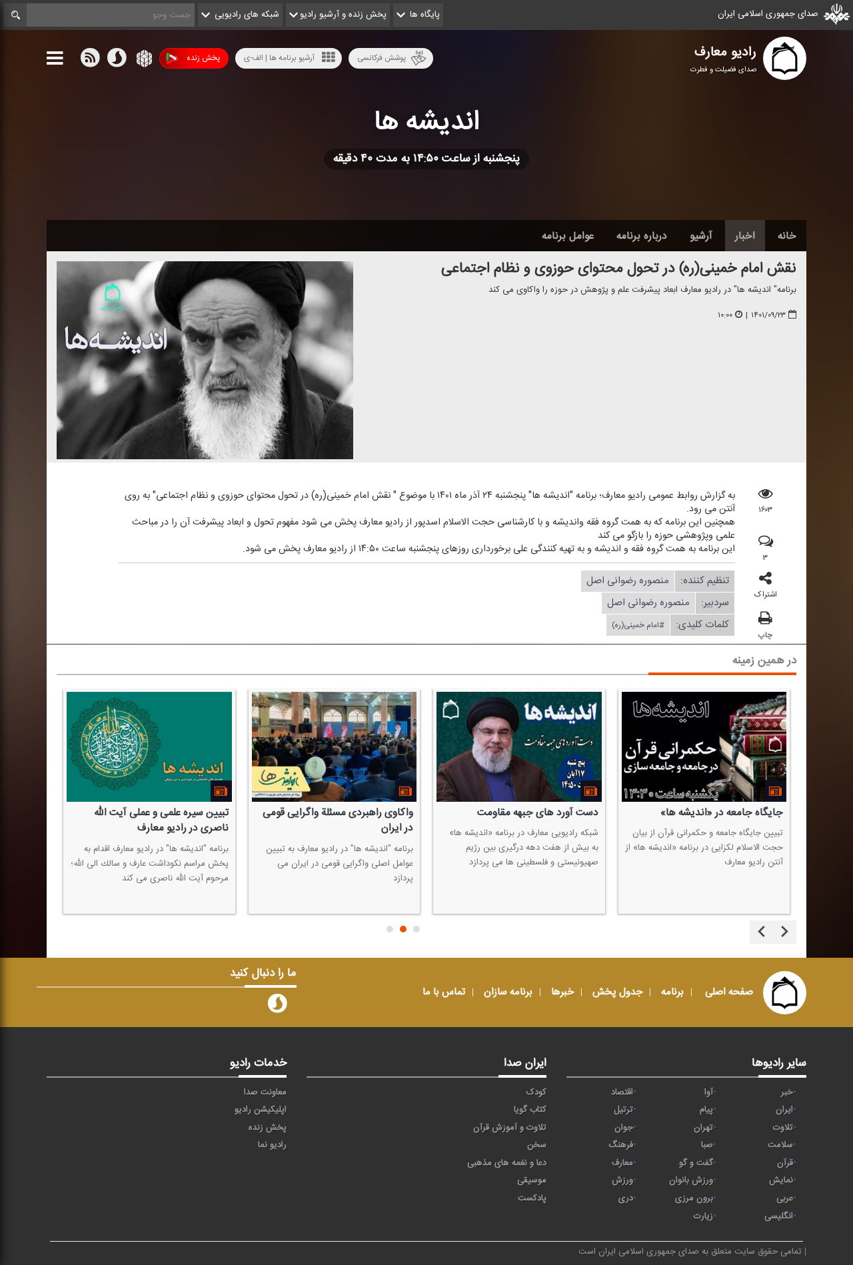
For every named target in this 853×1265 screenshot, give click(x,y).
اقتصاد (622, 1092)
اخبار (745, 236)
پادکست (532, 1198)
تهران (703, 1127)
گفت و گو (696, 1163)
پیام (706, 1109)
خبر (787, 1092)
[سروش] (117, 60)
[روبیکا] (143, 60)
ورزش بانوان (691, 1180)
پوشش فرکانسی (381, 58)
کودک (536, 1092)
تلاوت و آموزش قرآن (509, 1127)
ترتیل (623, 1109)
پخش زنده (203, 58)
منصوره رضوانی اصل (627, 581)
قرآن (785, 1163)
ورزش (622, 1180)
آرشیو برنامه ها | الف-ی (279, 58)
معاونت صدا (265, 1092)
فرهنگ (620, 1145)
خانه (787, 236)
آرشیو (701, 236)
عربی (784, 1198)
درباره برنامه (641, 236)
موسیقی (531, 1180)
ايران (784, 1109)
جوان (623, 1127)
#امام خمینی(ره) (638, 625)
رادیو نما (272, 1145)
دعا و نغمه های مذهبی (506, 1163)
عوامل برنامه (568, 236)
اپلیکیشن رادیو (261, 1109)
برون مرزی (694, 1198)
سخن (536, 1145)
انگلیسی (778, 1216)
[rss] (90, 60)
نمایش (781, 1180)
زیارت (703, 1216)
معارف (622, 1163)
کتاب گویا (530, 1109)
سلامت (780, 1145)
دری (625, 1198)
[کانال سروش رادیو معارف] (277, 1006)
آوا (708, 1092)
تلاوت (783, 1127)
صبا (707, 1145)
